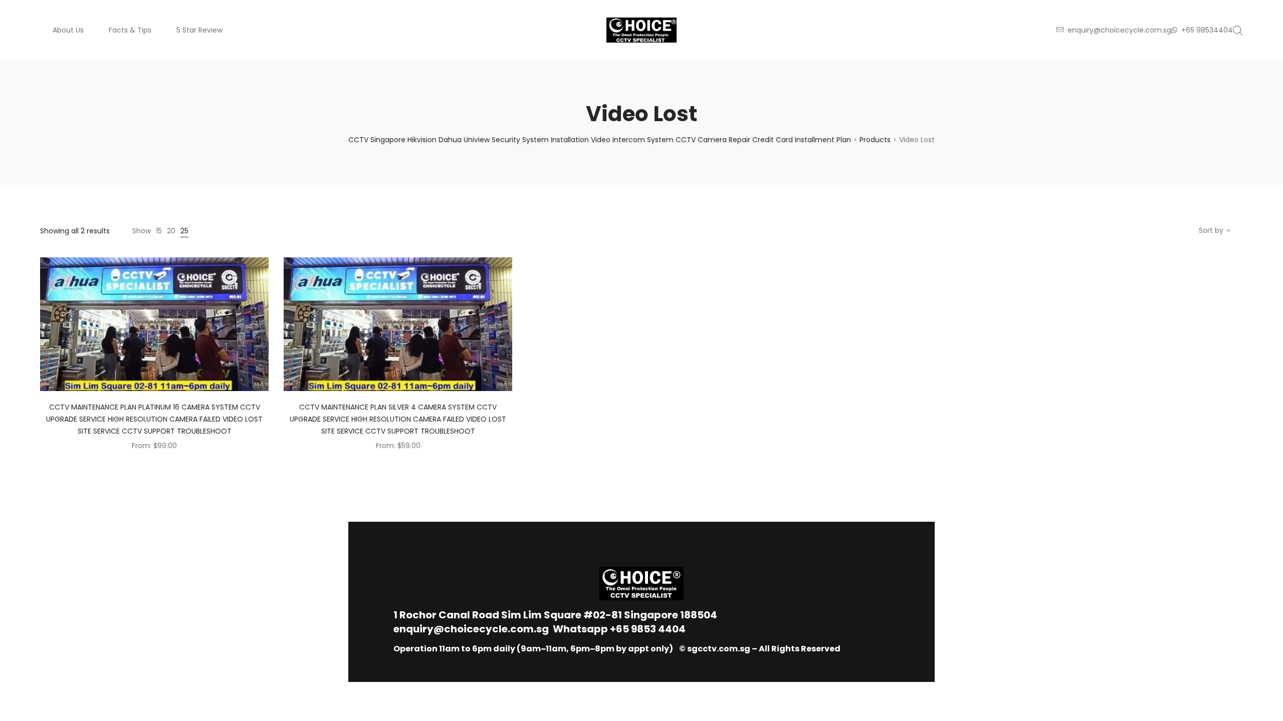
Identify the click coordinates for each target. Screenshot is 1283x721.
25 (184, 231)
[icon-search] (1238, 30)
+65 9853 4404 (648, 629)
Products (875, 140)
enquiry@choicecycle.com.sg (471, 629)
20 (171, 231)
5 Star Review (199, 30)
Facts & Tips (130, 30)
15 (159, 231)
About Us (68, 30)
